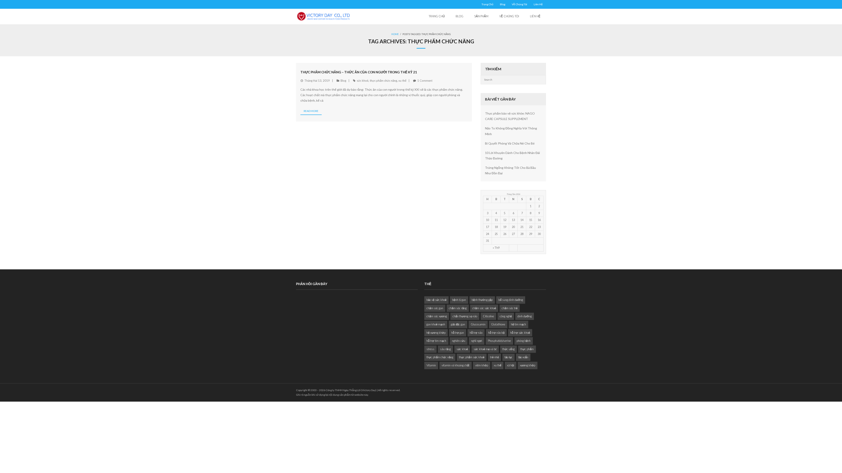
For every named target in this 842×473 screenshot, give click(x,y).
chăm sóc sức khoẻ (484, 308)
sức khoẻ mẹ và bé (485, 349)
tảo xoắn (523, 357)
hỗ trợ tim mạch (436, 340)
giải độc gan (458, 324)
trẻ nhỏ (494, 357)
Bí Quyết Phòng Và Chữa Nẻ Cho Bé (510, 143)
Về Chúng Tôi (519, 4)
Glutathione (498, 324)
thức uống (508, 349)
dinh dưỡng (524, 316)
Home (395, 34)
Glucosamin (478, 324)
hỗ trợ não (476, 332)
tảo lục (508, 357)
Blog (502, 4)
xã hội (510, 365)
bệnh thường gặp (482, 300)
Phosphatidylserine (499, 340)
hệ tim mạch (518, 324)
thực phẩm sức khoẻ (471, 357)
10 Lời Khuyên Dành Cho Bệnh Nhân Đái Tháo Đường (512, 155)
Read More (311, 111)
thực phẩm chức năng (383, 80)
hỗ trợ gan (457, 332)
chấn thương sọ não (465, 316)
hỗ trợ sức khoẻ (520, 332)
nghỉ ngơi (476, 340)
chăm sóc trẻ (509, 308)
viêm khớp (481, 365)
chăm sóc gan (434, 308)
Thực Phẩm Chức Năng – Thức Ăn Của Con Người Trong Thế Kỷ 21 (358, 72)
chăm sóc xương (436, 316)
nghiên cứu (458, 340)
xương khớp (527, 365)
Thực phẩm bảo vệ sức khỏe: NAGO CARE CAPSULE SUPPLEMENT (510, 116)
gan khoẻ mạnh (435, 324)
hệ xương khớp (436, 332)
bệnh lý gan (459, 300)
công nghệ (506, 316)
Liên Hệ (538, 4)
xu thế (402, 80)
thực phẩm (527, 349)
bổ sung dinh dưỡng (510, 300)
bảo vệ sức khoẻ (436, 300)
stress (430, 349)
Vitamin (431, 365)
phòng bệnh (524, 340)
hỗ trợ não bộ (496, 332)
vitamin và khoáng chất (455, 365)
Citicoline (488, 316)
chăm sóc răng (458, 308)
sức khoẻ (362, 80)
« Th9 (496, 247)
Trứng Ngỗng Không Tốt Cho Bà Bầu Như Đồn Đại (510, 170)
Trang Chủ (487, 4)
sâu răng (445, 349)
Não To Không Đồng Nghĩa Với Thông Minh (511, 131)
